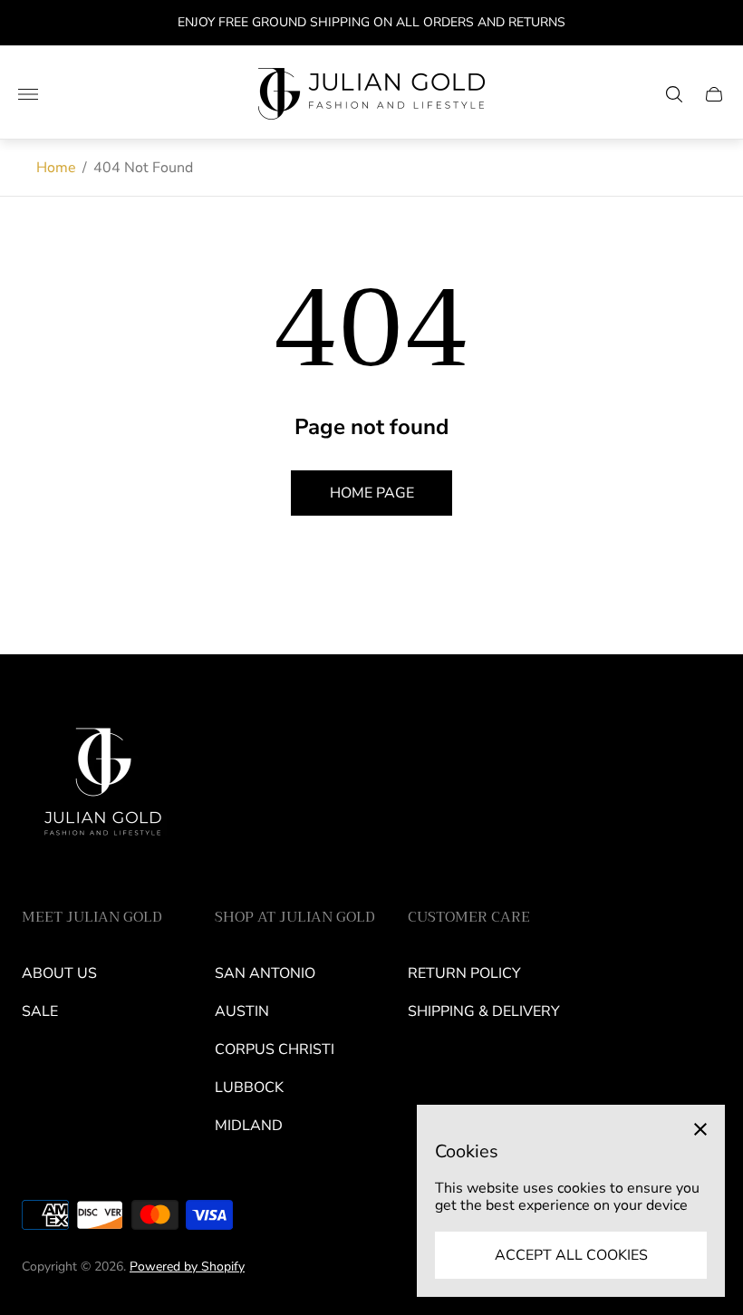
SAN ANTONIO (265, 973)
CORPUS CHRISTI (274, 1049)
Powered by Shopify (187, 1266)
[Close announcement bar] (715, 23)
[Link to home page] (103, 788)
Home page (372, 493)
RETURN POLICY (464, 973)
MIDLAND (249, 1126)
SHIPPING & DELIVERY (484, 1011)
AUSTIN (242, 1011)
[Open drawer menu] (28, 94)
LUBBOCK (249, 1087)
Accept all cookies (571, 1255)
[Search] (674, 94)
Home (56, 168)
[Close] (700, 1129)
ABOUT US (59, 973)
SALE (40, 1011)
